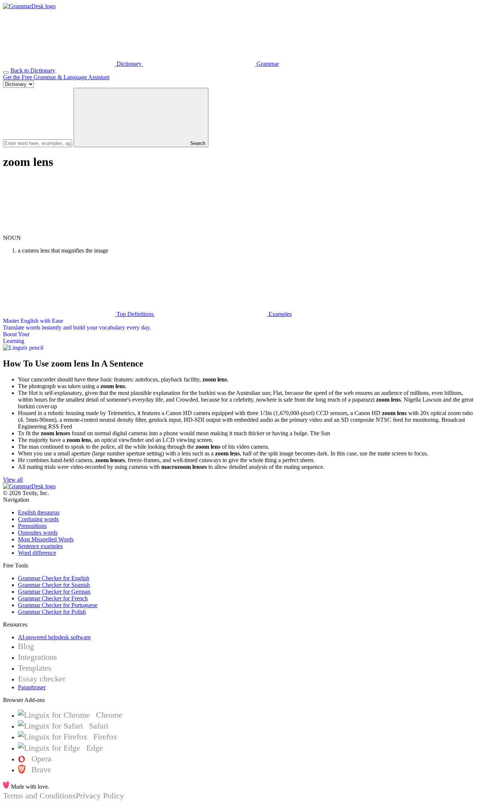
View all (13, 479)
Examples (279, 314)
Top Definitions (135, 314)
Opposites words (38, 532)
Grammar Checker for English (53, 578)
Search (197, 143)
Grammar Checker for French (53, 598)
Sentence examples (40, 546)
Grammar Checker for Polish (52, 612)
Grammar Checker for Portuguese (57, 605)
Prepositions (32, 526)
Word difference (37, 553)
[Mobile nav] (6, 72)
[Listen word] (59, 231)
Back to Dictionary (32, 70)
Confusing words (38, 519)
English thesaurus (38, 512)
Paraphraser (32, 687)
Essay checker (41, 678)
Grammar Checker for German (54, 591)
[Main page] (29, 6)
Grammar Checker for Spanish (54, 585)
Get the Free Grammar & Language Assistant (56, 77)
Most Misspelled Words (46, 539)
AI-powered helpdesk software (54, 637)
